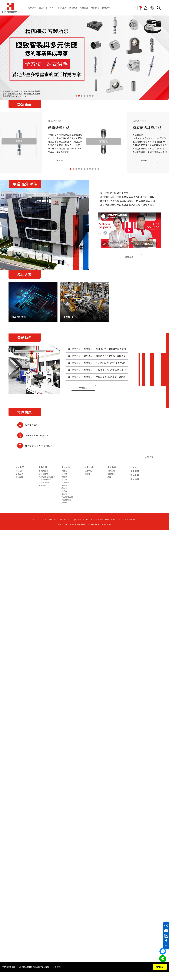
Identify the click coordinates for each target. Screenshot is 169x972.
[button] (76, 96)
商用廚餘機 (43, 471)
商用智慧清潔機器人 (47, 476)
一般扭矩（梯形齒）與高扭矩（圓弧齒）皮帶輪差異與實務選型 (126, 370)
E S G (52, 7)
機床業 (64, 488)
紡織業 (64, 476)
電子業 (64, 479)
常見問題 (84, 7)
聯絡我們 (106, 7)
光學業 (64, 474)
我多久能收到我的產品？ (32, 434)
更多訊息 (83, 387)
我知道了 (159, 967)
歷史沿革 (19, 474)
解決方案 (62, 7)
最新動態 (95, 7)
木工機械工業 (67, 497)
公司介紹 (19, 471)
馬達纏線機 (66, 499)
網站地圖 (134, 479)
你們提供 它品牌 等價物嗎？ (34, 444)
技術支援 (73, 7)
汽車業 (64, 471)
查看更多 (149, 456)
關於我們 (32, 7)
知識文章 (88, 348)
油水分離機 (43, 474)
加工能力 (19, 476)
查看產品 (60, 160)
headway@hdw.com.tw (78, 519)
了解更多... (57, 967)
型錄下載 (88, 471)
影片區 (87, 474)
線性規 (64, 502)
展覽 (109, 476)
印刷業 (64, 485)
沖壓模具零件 (44, 482)
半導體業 (65, 482)
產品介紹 (43, 7)
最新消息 (88, 355)
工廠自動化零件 (45, 479)
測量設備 (42, 485)
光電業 (64, 491)
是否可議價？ (27, 424)
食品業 (64, 494)
